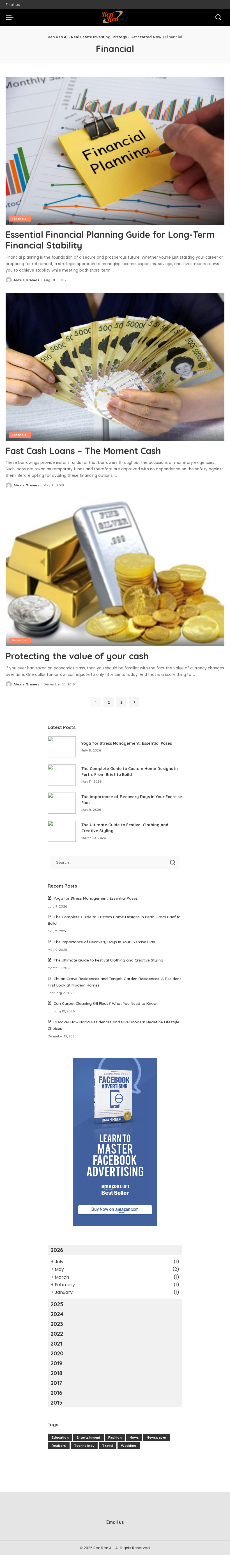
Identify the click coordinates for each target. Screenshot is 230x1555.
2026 (56, 1249)
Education (60, 1437)
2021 (56, 1343)
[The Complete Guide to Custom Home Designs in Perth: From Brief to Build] (62, 775)
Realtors (59, 1446)
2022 (56, 1333)
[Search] (218, 17)
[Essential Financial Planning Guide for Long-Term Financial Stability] (115, 151)
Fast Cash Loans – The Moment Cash (83, 450)
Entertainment (88, 1437)
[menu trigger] (11, 17)
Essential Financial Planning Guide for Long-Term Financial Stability (110, 240)
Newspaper (156, 1437)
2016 (56, 1392)
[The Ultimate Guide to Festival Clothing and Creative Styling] (62, 831)
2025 (56, 1304)
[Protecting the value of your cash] (115, 572)
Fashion (115, 1437)
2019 (56, 1363)
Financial (19, 219)
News (134, 1437)
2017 (56, 1382)
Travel (107, 1446)
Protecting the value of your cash (77, 656)
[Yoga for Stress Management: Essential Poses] (62, 746)
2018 (56, 1372)
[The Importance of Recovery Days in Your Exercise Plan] (62, 803)
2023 (56, 1323)
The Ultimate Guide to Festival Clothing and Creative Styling (108, 960)
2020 (56, 1353)
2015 (56, 1402)
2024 (56, 1313)
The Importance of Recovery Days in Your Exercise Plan (104, 941)
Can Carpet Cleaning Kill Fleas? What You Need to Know (105, 1003)
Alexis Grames (26, 280)
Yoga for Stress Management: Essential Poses (126, 743)
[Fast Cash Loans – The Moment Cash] (115, 367)
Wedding (128, 1446)
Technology (84, 1446)
